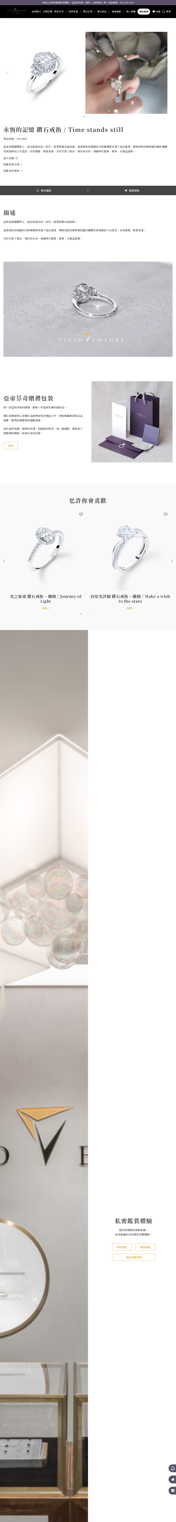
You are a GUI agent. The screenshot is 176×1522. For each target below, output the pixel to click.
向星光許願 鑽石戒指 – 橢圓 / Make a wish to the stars (130, 598)
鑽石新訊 (102, 11)
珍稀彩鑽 (47, 11)
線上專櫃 (130, 11)
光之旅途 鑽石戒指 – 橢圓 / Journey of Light (45, 598)
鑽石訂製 (87, 11)
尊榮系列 (58, 11)
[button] (7, 73)
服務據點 (116, 11)
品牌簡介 (36, 11)
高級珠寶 (73, 11)
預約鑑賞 (143, 11)
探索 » (45, 608)
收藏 (158, 11)
